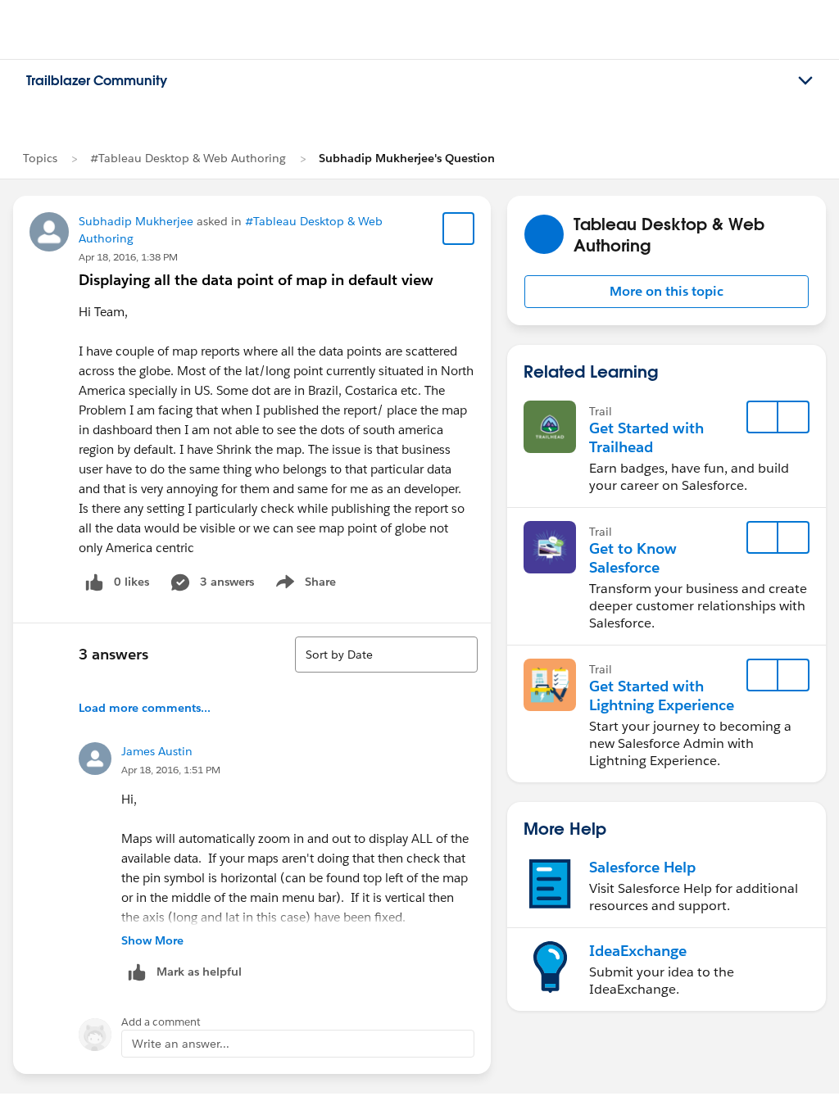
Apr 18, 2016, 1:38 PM (128, 257)
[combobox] (386, 655)
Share (303, 585)
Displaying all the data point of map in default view (256, 279)
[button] (666, 291)
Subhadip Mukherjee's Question (407, 158)
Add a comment (161, 1022)
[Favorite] (459, 228)
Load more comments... (145, 707)
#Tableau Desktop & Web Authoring (188, 158)
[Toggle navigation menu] (805, 81)
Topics (40, 158)
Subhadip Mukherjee (136, 221)
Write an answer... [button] (180, 1043)
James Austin (157, 751)
